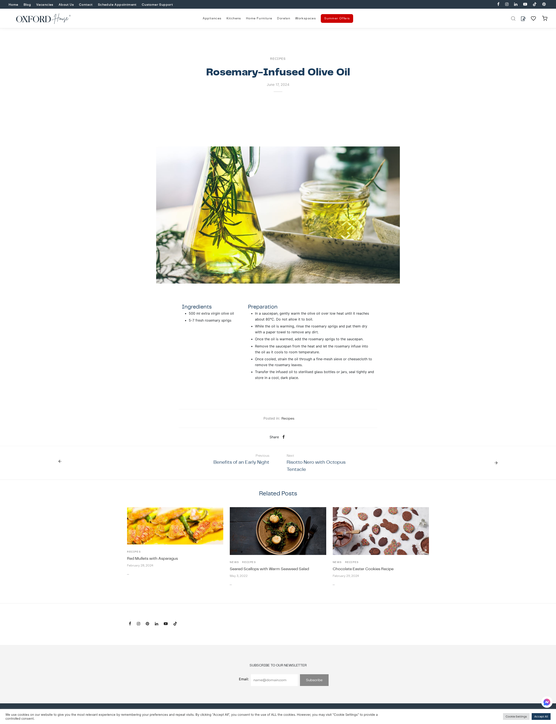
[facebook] (498, 4)
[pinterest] (544, 4)
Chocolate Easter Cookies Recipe (363, 568)
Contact (86, 5)
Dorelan (283, 18)
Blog (27, 5)
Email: (244, 679)
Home (13, 5)
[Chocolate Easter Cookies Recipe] (381, 531)
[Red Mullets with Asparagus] (175, 526)
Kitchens (234, 18)
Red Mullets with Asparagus (152, 558)
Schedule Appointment (117, 5)
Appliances (212, 18)
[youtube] (525, 4)
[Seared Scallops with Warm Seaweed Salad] (278, 531)
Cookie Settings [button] (516, 716)
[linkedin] (515, 4)
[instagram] (506, 4)
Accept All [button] (541, 716)
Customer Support (157, 5)
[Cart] (544, 18)
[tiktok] (534, 4)
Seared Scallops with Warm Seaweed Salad (269, 568)
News (234, 562)
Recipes (278, 59)
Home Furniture (259, 18)
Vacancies (44, 5)
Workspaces (305, 18)
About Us (66, 5)
